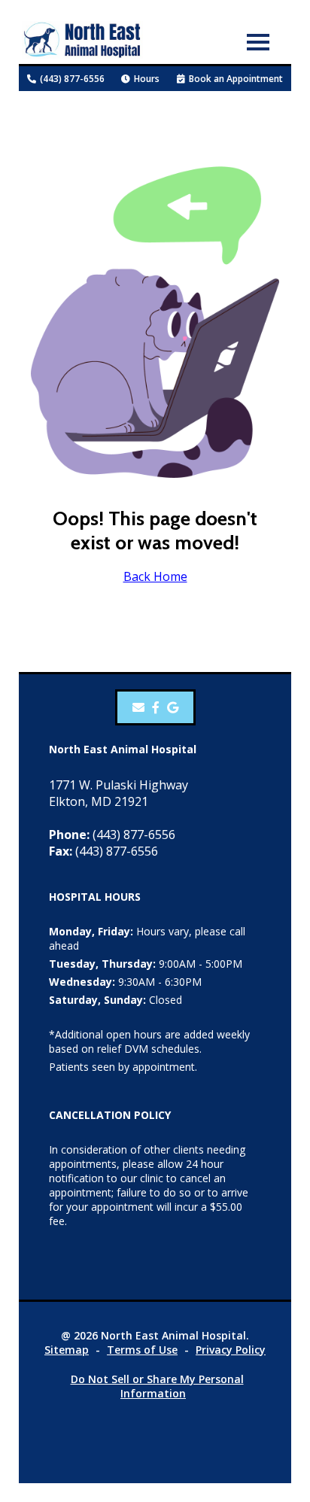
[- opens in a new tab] (156, 707)
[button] (258, 41)
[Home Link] (82, 41)
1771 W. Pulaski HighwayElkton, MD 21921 (118, 793)
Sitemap (66, 1349)
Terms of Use (142, 1349)
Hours (147, 78)
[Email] (138, 707)
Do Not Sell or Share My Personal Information (157, 1386)
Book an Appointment (236, 78)
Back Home (155, 576)
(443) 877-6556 (72, 78)
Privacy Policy (231, 1349)
